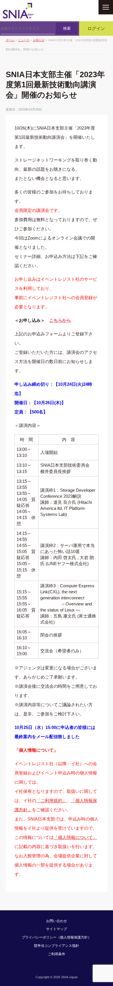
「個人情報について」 (75, 837)
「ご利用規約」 (51, 800)
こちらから (60, 320)
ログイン (96, 28)
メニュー (106, 7)
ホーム (10, 40)
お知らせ (39, 40)
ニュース (24, 40)
